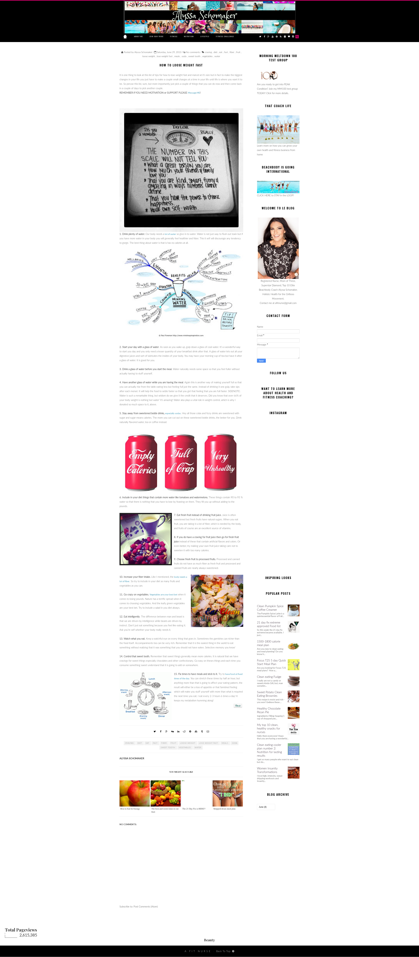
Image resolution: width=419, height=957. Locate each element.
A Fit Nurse (198, 951)
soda (184, 56)
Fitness (173, 36)
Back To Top (223, 951)
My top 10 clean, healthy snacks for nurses (268, 729)
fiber (232, 52)
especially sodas (173, 413)
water (217, 56)
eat (221, 52)
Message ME (194, 92)
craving (208, 52)
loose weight (149, 56)
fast (226, 52)
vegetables (207, 56)
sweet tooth (194, 56)
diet (216, 52)
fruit (238, 52)
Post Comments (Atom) (146, 906)
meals (177, 56)
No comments (193, 52)
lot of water (170, 234)
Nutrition (189, 36)
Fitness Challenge (225, 36)
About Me (138, 36)
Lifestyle (204, 36)
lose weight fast (165, 56)
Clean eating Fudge (269, 677)
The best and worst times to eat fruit (165, 810)
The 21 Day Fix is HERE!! (193, 809)
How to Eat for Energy (130, 809)
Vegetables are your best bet (163, 594)
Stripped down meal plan (224, 809)
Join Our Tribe (156, 36)
